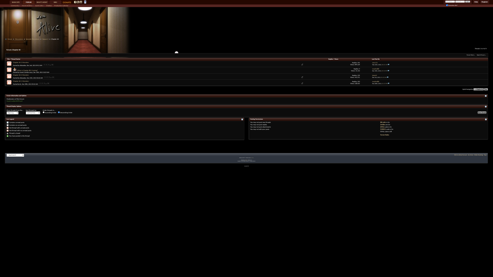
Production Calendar (61, 6)
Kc (20, 84)
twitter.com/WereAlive (78, 2)
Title (8, 59)
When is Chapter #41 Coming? (27, 70)
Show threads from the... (15, 110)
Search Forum (481, 55)
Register (485, 2)
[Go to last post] (388, 65)
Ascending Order (50, 112)
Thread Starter (15, 59)
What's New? (42, 2)
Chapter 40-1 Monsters (21, 81)
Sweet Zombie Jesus (26, 72)
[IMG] (382, 127)
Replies (330, 59)
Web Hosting (478, 155)
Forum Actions (27, 6)
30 (48, 83)
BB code (383, 122)
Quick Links (39, 6)
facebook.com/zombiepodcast (75, 2)
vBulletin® (246, 160)
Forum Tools (470, 55)
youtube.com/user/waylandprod (81, 2)
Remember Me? (453, 5)
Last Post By (376, 59)
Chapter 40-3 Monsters (21, 62)
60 (52, 65)
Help (476, 2)
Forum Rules (384, 135)
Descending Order (66, 112)
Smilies (382, 125)
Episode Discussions (32, 39)
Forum (28, 2)
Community (15, 6)
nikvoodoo (23, 65)
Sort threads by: (31, 110)
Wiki (55, 2)
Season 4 (45, 39)
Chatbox (49, 6)
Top (486, 89)
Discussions (19, 39)
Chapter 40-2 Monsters (21, 75)
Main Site (16, 2)
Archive (470, 155)
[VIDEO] (383, 129)
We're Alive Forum (460, 155)
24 (53, 77)
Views (336, 59)
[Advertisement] (246, 42)
